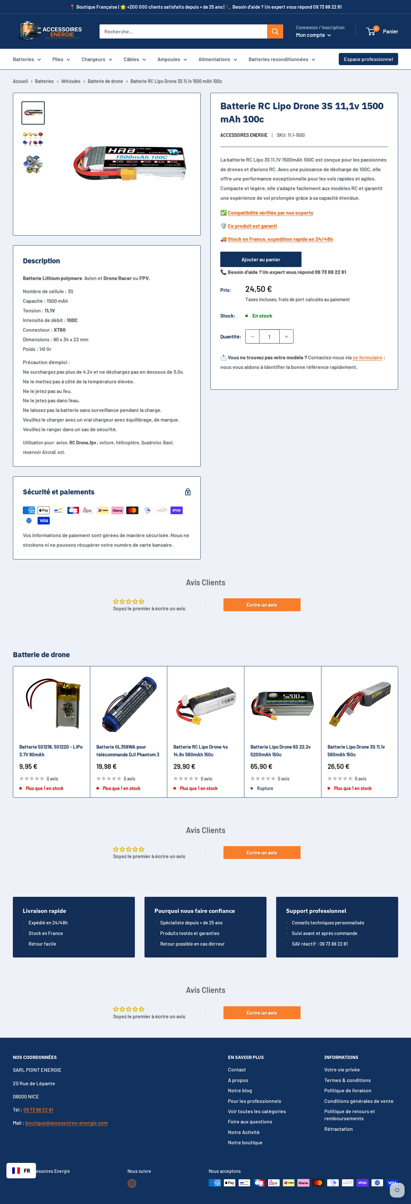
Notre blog (240, 1090)
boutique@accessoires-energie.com (66, 1123)
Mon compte (311, 34)
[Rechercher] (275, 31)
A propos (238, 1080)
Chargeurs (93, 59)
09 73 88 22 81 (38, 1109)
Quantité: (230, 336)
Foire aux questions (250, 1121)
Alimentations (214, 59)
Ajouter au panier (260, 259)
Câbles (131, 59)
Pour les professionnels (254, 1101)
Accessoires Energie (243, 135)
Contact (237, 1069)
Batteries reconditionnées (278, 59)
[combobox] (21, 1170)
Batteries (23, 59)
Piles (57, 59)
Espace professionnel (368, 59)
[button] (370, 31)
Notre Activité (244, 1132)
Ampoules (168, 59)
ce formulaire (367, 357)
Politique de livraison (348, 1090)
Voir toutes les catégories (257, 1111)
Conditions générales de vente (359, 1101)
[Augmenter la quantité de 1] (286, 336)
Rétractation (338, 1129)
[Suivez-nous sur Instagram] (131, 1183)
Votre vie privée (342, 1069)
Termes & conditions (347, 1080)
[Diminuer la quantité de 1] (252, 336)
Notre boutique (245, 1142)
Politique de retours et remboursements (349, 1114)
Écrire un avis (262, 605)
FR (27, 1170)
